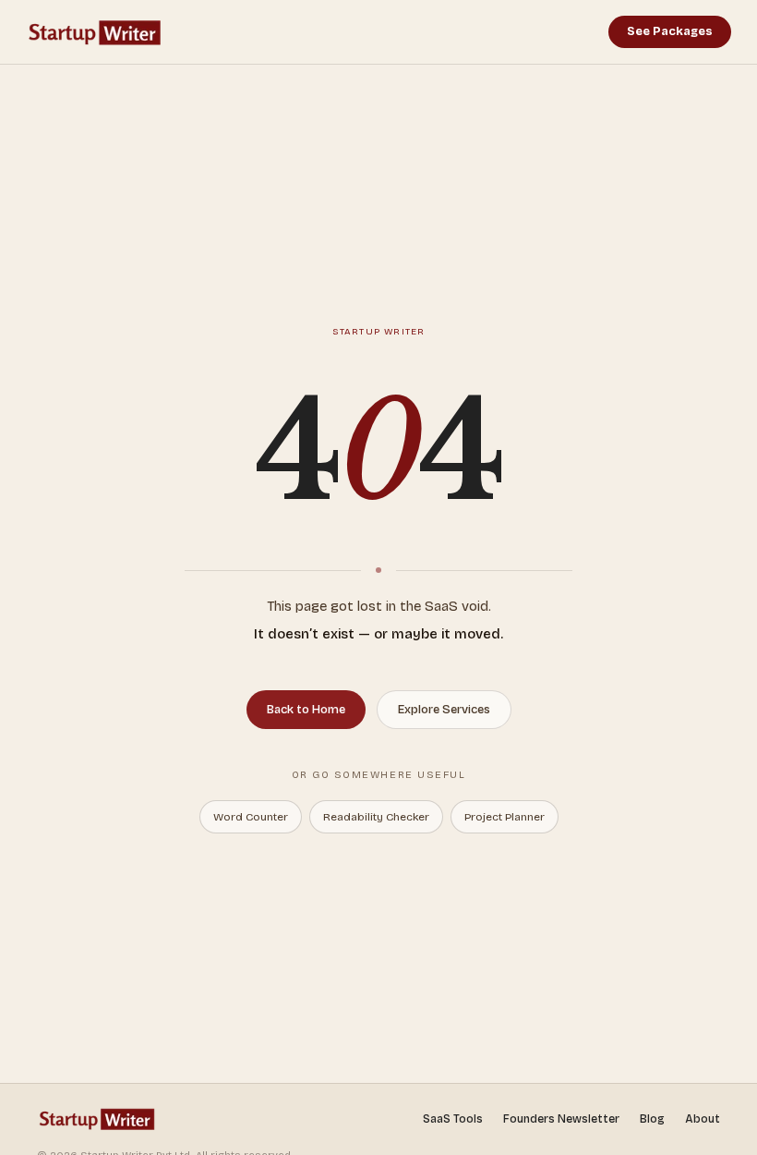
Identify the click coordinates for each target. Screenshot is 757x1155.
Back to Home (306, 709)
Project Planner (504, 816)
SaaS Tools (453, 1118)
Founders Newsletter (561, 1118)
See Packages (670, 31)
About (702, 1118)
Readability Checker (376, 816)
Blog (652, 1118)
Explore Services (444, 709)
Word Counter (250, 816)
